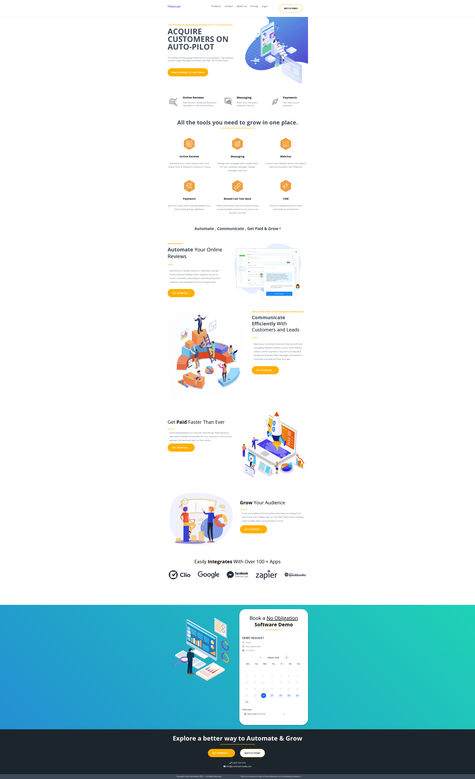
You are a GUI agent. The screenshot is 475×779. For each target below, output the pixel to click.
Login (265, 6)
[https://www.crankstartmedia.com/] (174, 6)
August (271, 657)
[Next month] (286, 657)
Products (216, 6)
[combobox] (264, 714)
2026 (277, 657)
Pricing (254, 6)
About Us (242, 6)
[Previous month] (260, 657)
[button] (251, 646)
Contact (229, 6)
